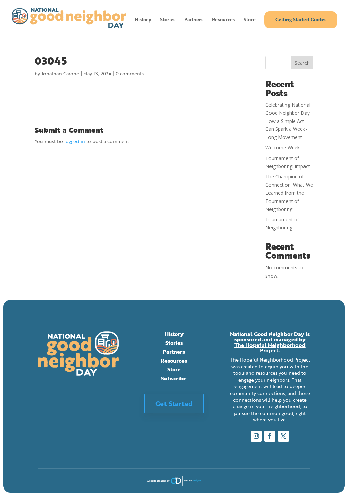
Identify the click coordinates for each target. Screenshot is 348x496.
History (143, 20)
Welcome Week (282, 147)
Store (250, 20)
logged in (74, 141)
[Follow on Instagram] (256, 436)
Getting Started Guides (300, 19)
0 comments (130, 73)
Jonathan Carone (60, 73)
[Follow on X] (283, 436)
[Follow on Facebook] (269, 436)
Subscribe (174, 378)
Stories (167, 20)
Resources (223, 20)
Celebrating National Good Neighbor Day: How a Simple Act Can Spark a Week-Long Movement (288, 120)
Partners (193, 20)
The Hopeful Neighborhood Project (270, 347)
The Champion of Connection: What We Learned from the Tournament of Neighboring (289, 192)
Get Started (174, 403)
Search (302, 63)
